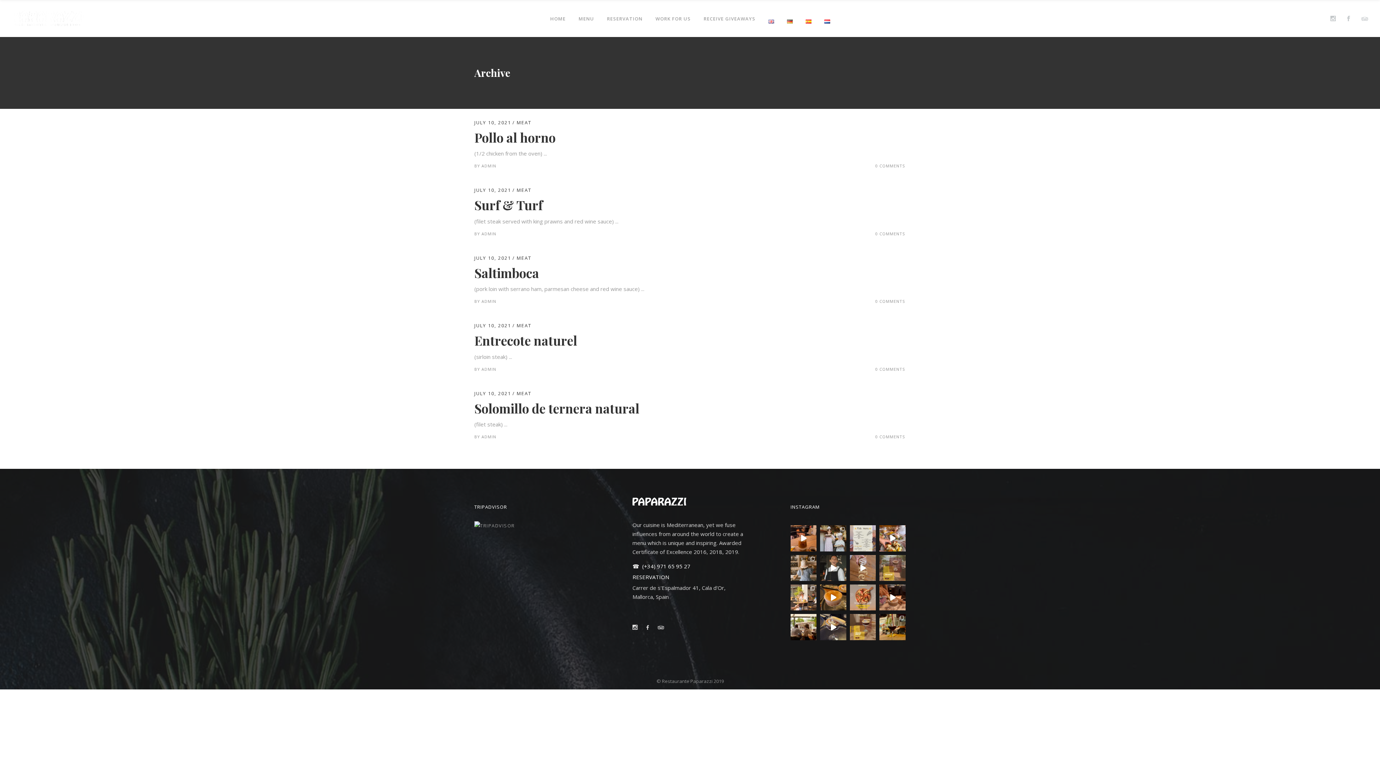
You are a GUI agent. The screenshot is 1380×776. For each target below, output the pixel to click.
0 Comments (890, 165)
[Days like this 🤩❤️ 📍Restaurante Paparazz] (833, 568)
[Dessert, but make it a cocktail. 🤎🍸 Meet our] (863, 627)
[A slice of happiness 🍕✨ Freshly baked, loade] (863, 597)
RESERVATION (650, 577)
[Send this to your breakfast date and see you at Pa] (892, 538)
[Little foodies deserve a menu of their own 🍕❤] (863, 538)
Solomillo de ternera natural (556, 408)
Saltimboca (506, 272)
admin (489, 165)
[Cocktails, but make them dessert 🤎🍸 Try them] (892, 597)
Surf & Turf (508, 205)
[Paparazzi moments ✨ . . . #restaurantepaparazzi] (803, 597)
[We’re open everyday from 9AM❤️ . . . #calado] (803, 538)
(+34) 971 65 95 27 (665, 566)
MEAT (524, 122)
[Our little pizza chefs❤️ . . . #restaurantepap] (833, 538)
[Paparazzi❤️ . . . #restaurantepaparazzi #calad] (803, 568)
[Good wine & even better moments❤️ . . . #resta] (892, 627)
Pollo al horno (515, 137)
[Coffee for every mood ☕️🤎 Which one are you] (863, 568)
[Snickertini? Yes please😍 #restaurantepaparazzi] (833, 597)
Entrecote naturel (525, 340)
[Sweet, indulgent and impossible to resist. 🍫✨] (892, 568)
